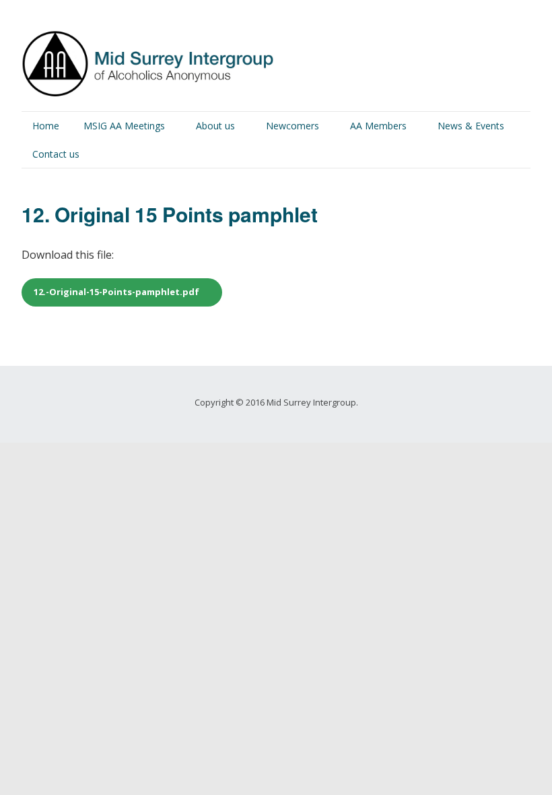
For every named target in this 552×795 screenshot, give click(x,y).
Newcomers (292, 125)
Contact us (55, 154)
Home (45, 125)
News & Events (471, 125)
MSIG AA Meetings (124, 125)
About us (215, 125)
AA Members (378, 125)
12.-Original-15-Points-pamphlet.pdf (116, 292)
